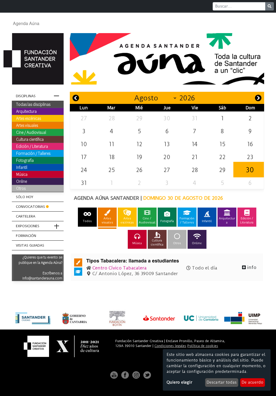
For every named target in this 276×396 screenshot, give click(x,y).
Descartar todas (221, 382)
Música (21, 174)
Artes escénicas (28, 118)
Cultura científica (30, 139)
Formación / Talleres (33, 153)
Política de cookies (202, 346)
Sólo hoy (24, 197)
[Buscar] (269, 6)
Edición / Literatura (32, 146)
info (251, 267)
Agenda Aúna (26, 23)
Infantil (21, 167)
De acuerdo (252, 382)
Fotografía (25, 160)
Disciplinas (26, 96)
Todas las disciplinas (33, 104)
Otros (21, 188)
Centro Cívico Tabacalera (119, 268)
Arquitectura (26, 111)
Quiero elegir (179, 382)
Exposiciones (27, 226)
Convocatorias (30, 207)
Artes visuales (27, 125)
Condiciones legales (170, 346)
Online (21, 181)
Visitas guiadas (30, 245)
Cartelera (25, 216)
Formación (26, 236)
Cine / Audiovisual (31, 132)
